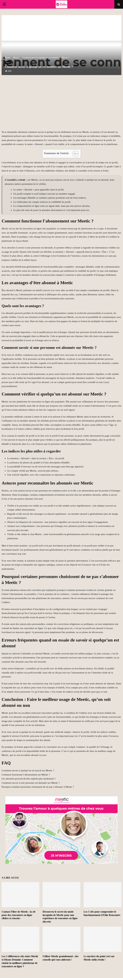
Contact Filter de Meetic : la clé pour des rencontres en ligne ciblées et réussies (18, 915)
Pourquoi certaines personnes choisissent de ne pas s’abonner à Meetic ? (38, 787)
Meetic (8, 62)
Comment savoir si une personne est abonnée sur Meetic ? (31, 783)
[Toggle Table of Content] (74, 153)
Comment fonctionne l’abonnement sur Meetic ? (26, 774)
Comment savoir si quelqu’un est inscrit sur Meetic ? (28, 770)
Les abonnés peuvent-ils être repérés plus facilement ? (29, 778)
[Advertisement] (61, 104)
